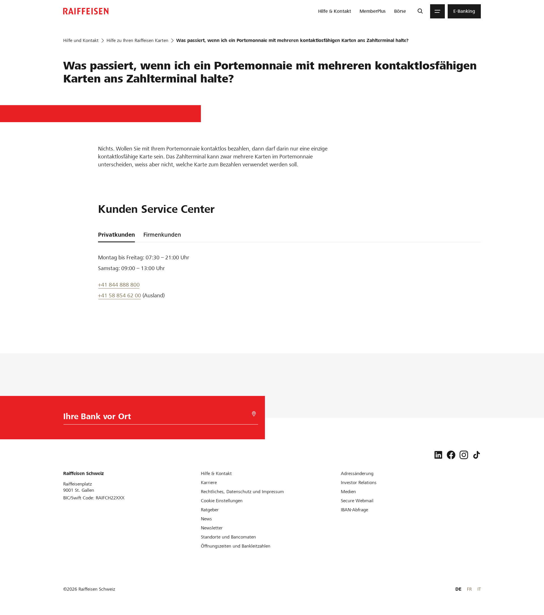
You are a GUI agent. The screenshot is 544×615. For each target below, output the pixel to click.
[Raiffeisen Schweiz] (86, 11)
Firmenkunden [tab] (162, 234)
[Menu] (437, 11)
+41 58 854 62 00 (119, 295)
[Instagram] (464, 455)
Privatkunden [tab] (116, 234)
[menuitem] (334, 11)
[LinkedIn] (438, 455)
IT (479, 589)
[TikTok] (476, 455)
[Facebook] (451, 455)
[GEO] (253, 414)
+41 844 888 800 (119, 284)
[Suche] (420, 11)
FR (469, 589)
